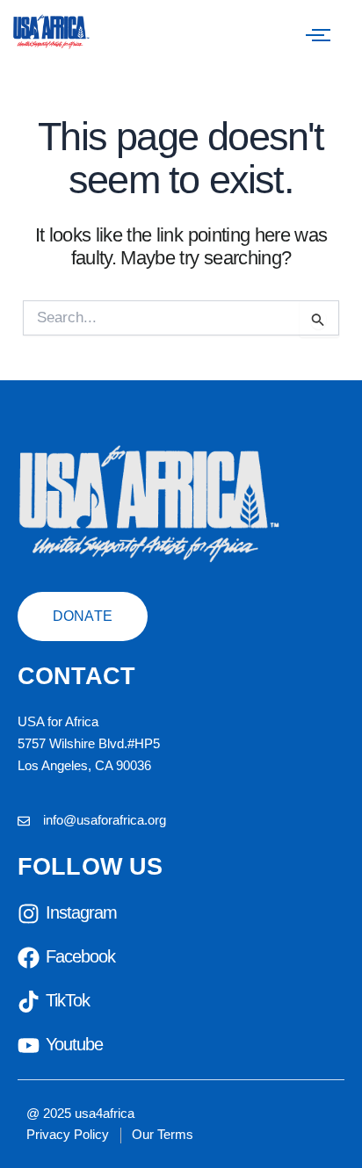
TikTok (68, 1000)
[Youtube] (29, 1047)
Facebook (80, 956)
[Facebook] (29, 959)
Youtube (74, 1044)
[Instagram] (29, 915)
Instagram (81, 912)
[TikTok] (29, 1003)
